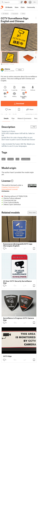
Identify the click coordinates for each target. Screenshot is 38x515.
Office (23, 13)
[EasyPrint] (21, 2)
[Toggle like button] (4, 248)
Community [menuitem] (31, 7)
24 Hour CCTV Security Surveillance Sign (17, 282)
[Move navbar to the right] (36, 7)
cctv (17, 159)
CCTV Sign (7, 356)
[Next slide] (35, 57)
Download (20, 103)
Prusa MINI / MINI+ (23, 97)
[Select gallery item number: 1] (15, 315)
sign (3, 159)
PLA (5, 96)
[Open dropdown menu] (36, 18)
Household (15, 13)
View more (32, 212)
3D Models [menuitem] (8, 7)
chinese (10, 159)
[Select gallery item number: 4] (20, 315)
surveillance (26, 159)
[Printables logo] (2, 7)
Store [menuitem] (16, 7)
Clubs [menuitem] (23, 7)
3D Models (5, 13)
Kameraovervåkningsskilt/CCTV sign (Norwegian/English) (17, 245)
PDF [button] (34, 127)
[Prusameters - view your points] (25, 2)
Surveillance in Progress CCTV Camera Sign (18, 319)
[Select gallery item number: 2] (17, 315)
